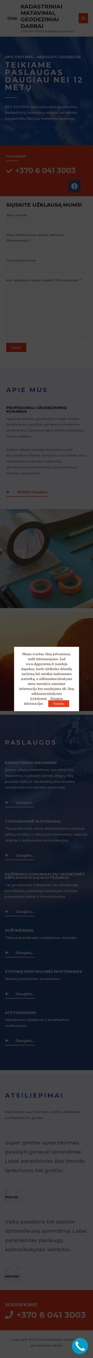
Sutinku (58, 704)
